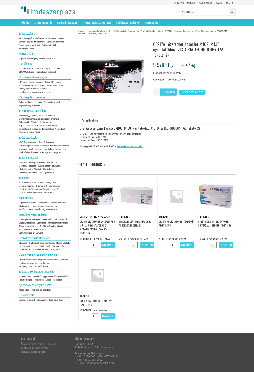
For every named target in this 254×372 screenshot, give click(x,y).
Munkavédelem (39, 229)
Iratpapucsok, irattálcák (27, 125)
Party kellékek (36, 290)
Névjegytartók (60, 129)
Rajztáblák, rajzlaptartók (27, 203)
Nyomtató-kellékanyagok (99, 31)
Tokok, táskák (55, 249)
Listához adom (192, 92)
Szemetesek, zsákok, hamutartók (31, 233)
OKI (52, 82)
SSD (38, 68)
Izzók (55, 219)
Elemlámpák (63, 219)
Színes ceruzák (51, 206)
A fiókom (179, 2)
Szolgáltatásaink (67, 22)
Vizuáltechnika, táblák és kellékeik (38, 255)
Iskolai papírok (24, 206)
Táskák (38, 209)
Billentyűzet (23, 243)
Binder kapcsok (51, 162)
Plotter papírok (51, 38)
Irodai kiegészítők (28, 157)
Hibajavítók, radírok (26, 169)
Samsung (39, 82)
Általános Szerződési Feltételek (38, 343)
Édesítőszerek (42, 300)
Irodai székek (39, 280)
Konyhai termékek (25, 229)
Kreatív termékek (37, 206)
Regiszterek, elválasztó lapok (29, 132)
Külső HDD (31, 68)
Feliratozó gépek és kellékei (29, 146)
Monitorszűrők (45, 246)
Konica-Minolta (24, 85)
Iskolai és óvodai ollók (58, 203)
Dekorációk (37, 276)
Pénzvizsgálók (60, 149)
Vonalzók (37, 169)
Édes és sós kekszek (27, 300)
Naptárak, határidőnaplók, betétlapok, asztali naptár (37, 58)
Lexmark (42, 85)
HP (113, 31)
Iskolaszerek (26, 198)
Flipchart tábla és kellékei (28, 260)
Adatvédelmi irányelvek (34, 347)
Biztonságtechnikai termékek (29, 219)
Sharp (61, 85)
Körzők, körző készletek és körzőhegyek (34, 189)
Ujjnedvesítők (49, 172)
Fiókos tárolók (24, 122)
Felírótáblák (44, 146)
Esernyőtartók (63, 276)
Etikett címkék (39, 42)
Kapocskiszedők (44, 166)
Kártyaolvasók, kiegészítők (46, 72)
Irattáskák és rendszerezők (47, 125)
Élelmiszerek (26, 295)
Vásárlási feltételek (128, 22)
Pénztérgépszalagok (26, 48)
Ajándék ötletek (24, 290)
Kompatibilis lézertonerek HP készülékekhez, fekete (139, 31)
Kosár (219, 2)
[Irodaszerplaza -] (48, 12)
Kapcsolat (151, 22)
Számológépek (45, 152)
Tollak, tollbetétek (25, 182)
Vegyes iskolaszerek (49, 209)
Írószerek (24, 177)
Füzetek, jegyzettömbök (55, 42)
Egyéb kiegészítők (50, 276)
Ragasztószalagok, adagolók (29, 105)
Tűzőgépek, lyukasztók (27, 142)
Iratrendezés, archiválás (32, 110)
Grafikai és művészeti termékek (30, 192)
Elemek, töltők (46, 219)
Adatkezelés (206, 2)
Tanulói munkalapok (26, 209)
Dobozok (22, 102)
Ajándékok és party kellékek (35, 285)
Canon (25, 82)
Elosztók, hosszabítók (27, 223)
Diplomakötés (43, 22)
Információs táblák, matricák (57, 223)
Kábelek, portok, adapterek (28, 246)
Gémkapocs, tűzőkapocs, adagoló (31, 162)
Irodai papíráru (27, 33)
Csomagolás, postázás (32, 97)
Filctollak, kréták (43, 203)
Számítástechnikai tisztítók (38, 249)
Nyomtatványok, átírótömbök (29, 45)
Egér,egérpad (50, 243)
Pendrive (22, 68)
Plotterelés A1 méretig (97, 22)
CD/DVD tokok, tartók (27, 72)
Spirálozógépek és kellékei (28, 152)
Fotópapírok (39, 38)
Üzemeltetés (41, 223)
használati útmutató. (130, 146)
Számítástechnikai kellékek (34, 238)
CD (53, 68)
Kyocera (34, 85)
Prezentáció (47, 263)
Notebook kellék (58, 246)
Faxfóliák (43, 89)
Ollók (41, 172)
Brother (47, 82)
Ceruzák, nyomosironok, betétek (44, 182)
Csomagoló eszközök (52, 102)
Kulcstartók (47, 290)
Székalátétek (58, 280)
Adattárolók (25, 63)
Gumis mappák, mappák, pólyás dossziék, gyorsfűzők (39, 119)
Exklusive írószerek (26, 186)
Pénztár (191, 2)
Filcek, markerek (41, 186)
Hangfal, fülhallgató (63, 243)
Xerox (55, 85)
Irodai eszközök (27, 137)
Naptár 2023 (26, 53)
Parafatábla (64, 260)
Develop (59, 82)
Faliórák (22, 280)
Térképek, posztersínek (28, 266)
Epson (31, 82)
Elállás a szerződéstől (33, 351)
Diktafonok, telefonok (36, 243)
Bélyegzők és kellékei (45, 142)
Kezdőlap (82, 31)
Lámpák (49, 280)
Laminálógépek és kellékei (44, 149)
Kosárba (169, 92)
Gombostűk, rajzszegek (28, 166)
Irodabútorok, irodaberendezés (36, 271)
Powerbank (23, 249)
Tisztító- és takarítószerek (28, 226)
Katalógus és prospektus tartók (30, 263)
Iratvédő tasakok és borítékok (30, 129)
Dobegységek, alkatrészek (29, 89)
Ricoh (49, 85)
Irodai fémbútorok (25, 276)
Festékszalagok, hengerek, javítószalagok (34, 92)
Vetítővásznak (43, 266)
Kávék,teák (58, 300)
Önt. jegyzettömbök (49, 45)
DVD (58, 68)
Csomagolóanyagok (34, 102)
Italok (51, 300)
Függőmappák (36, 122)
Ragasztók (56, 166)
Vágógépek (56, 152)
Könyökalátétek (48, 169)
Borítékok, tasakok (26, 42)
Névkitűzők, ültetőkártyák (28, 172)
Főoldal (25, 22)
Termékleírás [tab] (89, 120)
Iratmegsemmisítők (26, 149)
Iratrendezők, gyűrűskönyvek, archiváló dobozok (37, 115)
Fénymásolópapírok (26, 38)
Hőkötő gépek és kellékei (59, 146)
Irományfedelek (48, 129)
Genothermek (48, 122)
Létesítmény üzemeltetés (33, 214)
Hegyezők (55, 189)
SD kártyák (46, 68)
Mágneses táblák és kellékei (48, 260)
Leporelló (61, 38)
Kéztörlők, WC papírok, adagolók (51, 226)
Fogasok (29, 280)
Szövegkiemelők (55, 186)
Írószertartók (48, 192)
